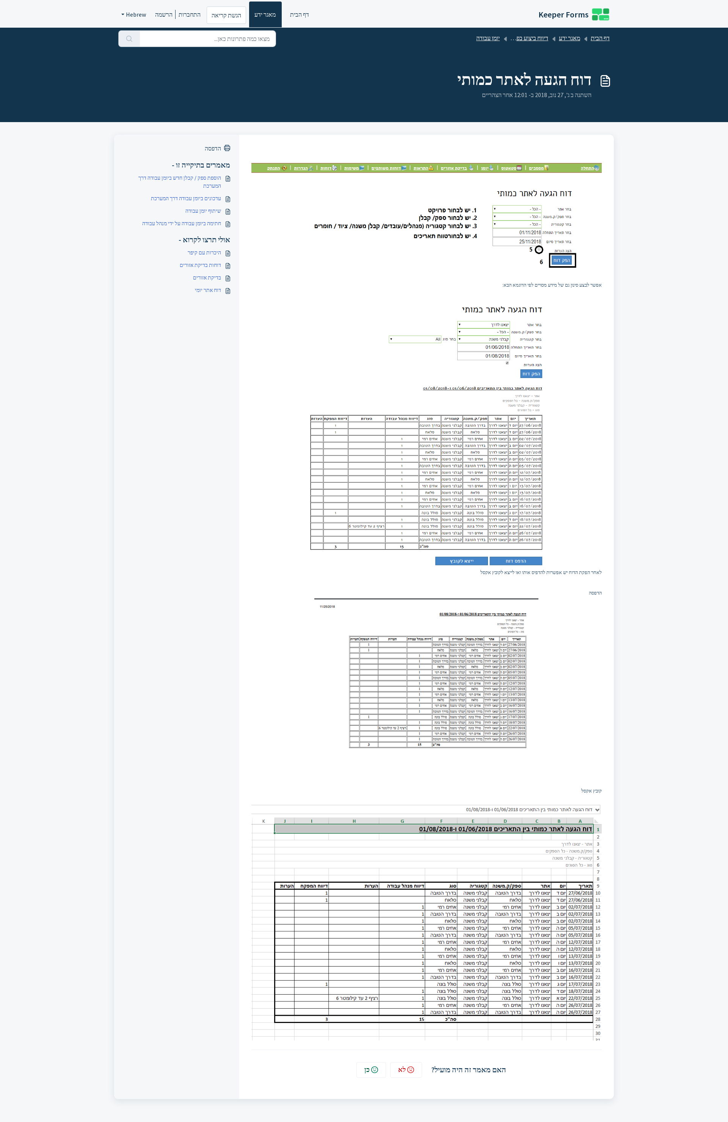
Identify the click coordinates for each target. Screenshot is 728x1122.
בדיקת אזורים (207, 277)
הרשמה (164, 14)
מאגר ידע (265, 14)
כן (367, 1069)
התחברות (190, 14)
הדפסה (213, 148)
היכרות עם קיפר (204, 252)
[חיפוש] (129, 38)
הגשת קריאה (226, 15)
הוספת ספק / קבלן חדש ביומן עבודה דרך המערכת (179, 181)
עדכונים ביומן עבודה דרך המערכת (186, 198)
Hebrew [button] (136, 14)
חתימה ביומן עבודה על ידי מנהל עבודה (181, 223)
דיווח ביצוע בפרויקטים (523, 38)
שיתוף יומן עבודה (203, 210)
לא (402, 1069)
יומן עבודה (488, 38)
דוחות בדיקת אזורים (200, 265)
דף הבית (299, 14)
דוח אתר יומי (208, 290)
